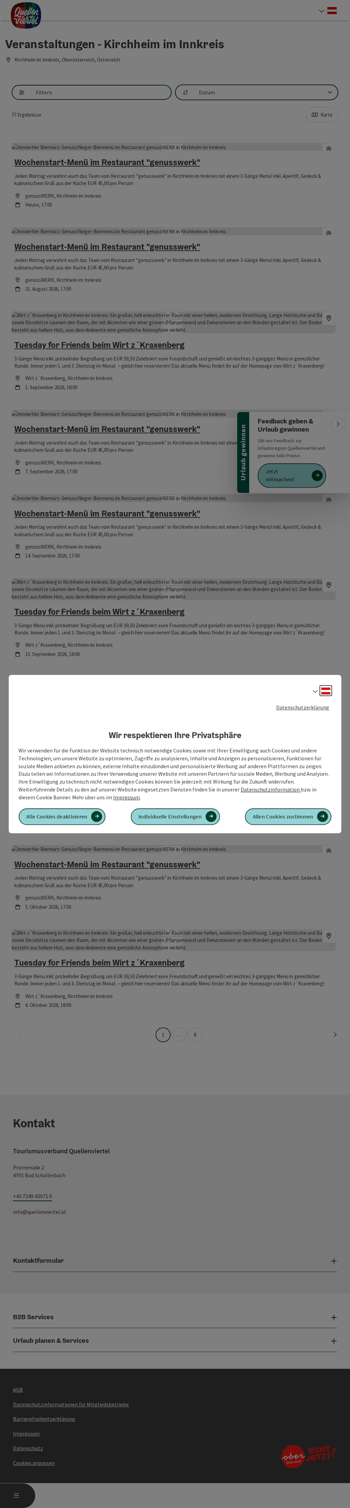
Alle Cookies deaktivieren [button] (57, 816)
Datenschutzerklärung (302, 707)
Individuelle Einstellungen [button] (170, 816)
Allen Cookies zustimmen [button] (283, 816)
